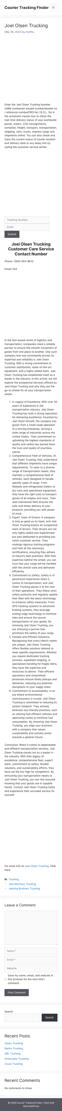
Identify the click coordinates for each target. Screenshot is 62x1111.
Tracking (14, 879)
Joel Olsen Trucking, (37, 866)
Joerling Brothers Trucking (24, 888)
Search (9, 1011)
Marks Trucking (14, 1048)
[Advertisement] (31, 70)
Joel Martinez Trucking (22, 884)
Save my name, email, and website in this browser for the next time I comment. (30, 979)
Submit (12, 234)
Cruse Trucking (14, 1063)
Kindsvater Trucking (17, 1058)
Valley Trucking (14, 1043)
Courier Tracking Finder (27, 7)
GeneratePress (31, 1106)
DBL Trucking (12, 1053)
